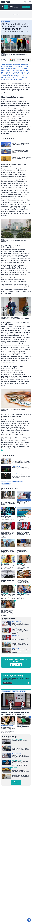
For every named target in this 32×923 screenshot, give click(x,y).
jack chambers (6, 483)
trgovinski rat (6, 691)
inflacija (15, 691)
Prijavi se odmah (8, 682)
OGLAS (16, 15)
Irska (9, 481)
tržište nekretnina (17, 481)
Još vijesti (14, 782)
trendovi (22, 691)
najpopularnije (9, 736)
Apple (3, 481)
